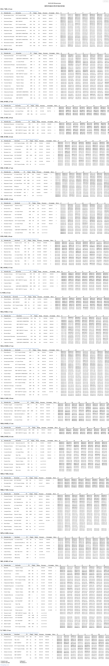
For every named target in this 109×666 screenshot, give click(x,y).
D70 (16, 11)
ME (37, 11)
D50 (12, 11)
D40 (10, 11)
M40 (29, 11)
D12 (2, 11)
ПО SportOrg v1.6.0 (5, 664)
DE (17, 11)
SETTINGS (106, 1)
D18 (8, 11)
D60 (14, 11)
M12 (20, 11)
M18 (27, 11)
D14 (4, 11)
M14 (22, 11)
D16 (6, 11)
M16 (24, 11)
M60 (33, 11)
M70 (35, 11)
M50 (31, 11)
